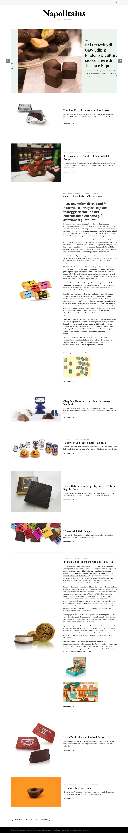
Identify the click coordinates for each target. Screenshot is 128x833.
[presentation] (8, 61)
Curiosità (87, 152)
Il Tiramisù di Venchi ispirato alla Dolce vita (88, 561)
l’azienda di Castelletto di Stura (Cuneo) (76, 576)
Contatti (73, 26)
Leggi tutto (68, 123)
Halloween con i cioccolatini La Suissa (84, 442)
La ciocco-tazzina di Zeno (77, 788)
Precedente (18, 820)
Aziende (87, 193)
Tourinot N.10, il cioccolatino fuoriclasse (86, 110)
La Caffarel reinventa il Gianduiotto (83, 737)
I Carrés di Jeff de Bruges (77, 531)
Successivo (44, 820)
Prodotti (81, 48)
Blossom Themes (68, 830)
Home (54, 26)
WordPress (85, 830)
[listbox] (64, 61)
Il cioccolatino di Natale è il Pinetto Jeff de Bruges (86, 157)
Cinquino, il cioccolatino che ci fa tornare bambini (86, 402)
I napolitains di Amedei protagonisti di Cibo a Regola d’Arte (89, 487)
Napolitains (64, 13)
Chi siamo (63, 26)
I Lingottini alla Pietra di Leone (91, 55)
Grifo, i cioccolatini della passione (82, 196)
